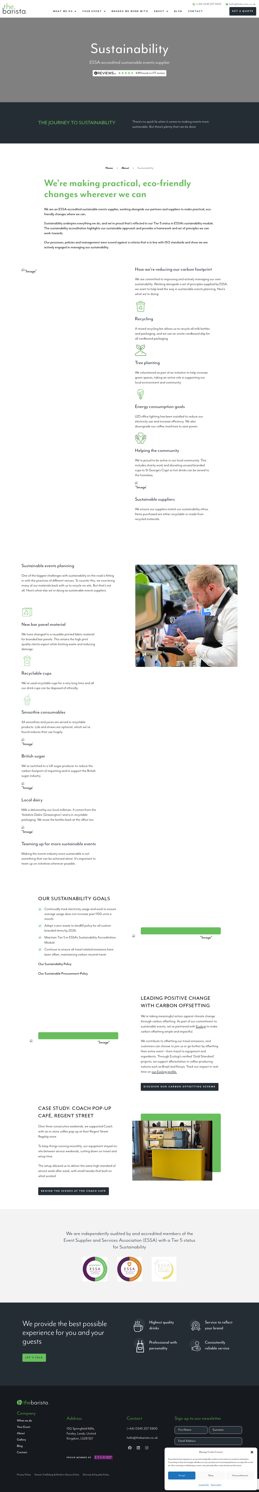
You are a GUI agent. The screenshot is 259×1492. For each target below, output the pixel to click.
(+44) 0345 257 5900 (208, 4)
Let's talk (34, 1357)
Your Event (23, 1427)
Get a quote (243, 11)
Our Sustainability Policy (54, 964)
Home (109, 168)
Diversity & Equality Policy (96, 1474)
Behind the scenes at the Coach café (73, 1191)
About (125, 168)
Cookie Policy (204, 1485)
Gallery (21, 1439)
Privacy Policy (216, 1485)
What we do (24, 1420)
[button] (252, 1452)
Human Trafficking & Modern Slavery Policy (57, 1474)
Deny (210, 1475)
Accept (181, 1475)
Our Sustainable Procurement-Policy (63, 974)
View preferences (240, 1475)
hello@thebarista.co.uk (242, 4)
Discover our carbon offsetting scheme (180, 1086)
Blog (178, 11)
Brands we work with (130, 11)
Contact (195, 11)
